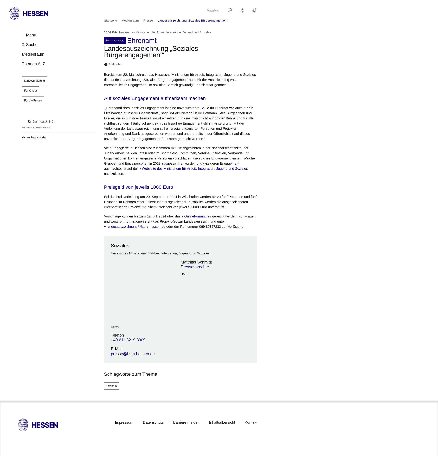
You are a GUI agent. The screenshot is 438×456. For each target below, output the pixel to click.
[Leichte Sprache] (230, 10)
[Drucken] (154, 64)
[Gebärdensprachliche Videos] (242, 10)
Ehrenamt (111, 385)
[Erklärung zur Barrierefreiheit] (254, 10)
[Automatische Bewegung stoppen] (24, 121)
